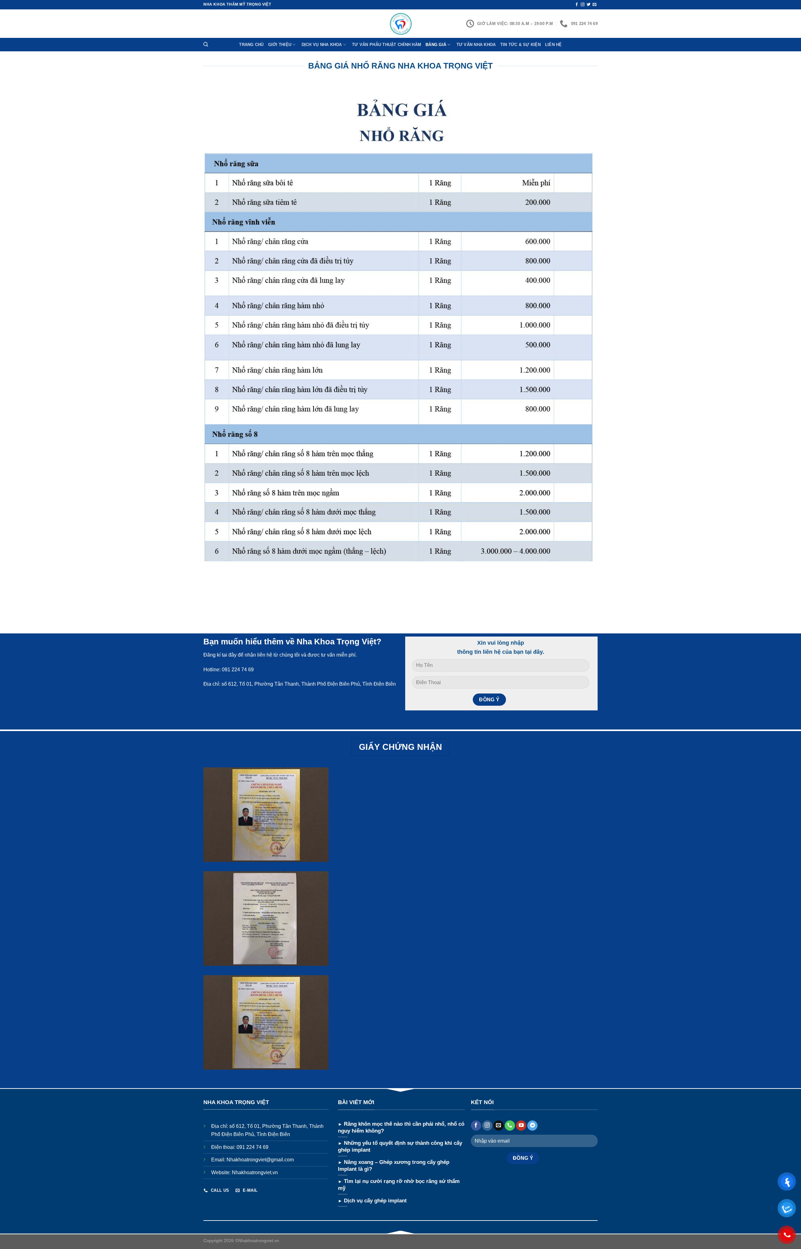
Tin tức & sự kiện (520, 44)
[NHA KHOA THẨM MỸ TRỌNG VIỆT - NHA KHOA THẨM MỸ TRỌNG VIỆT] (401, 23)
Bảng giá (436, 44)
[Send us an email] (594, 5)
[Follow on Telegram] (532, 1125)
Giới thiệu (280, 44)
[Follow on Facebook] (577, 5)
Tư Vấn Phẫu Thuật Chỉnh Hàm (386, 44)
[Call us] (510, 1125)
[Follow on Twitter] (588, 5)
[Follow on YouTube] (521, 1125)
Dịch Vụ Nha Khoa (322, 44)
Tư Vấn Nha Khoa (476, 44)
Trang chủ (251, 44)
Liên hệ (553, 44)
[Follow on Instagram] (582, 5)
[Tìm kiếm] (206, 44)
